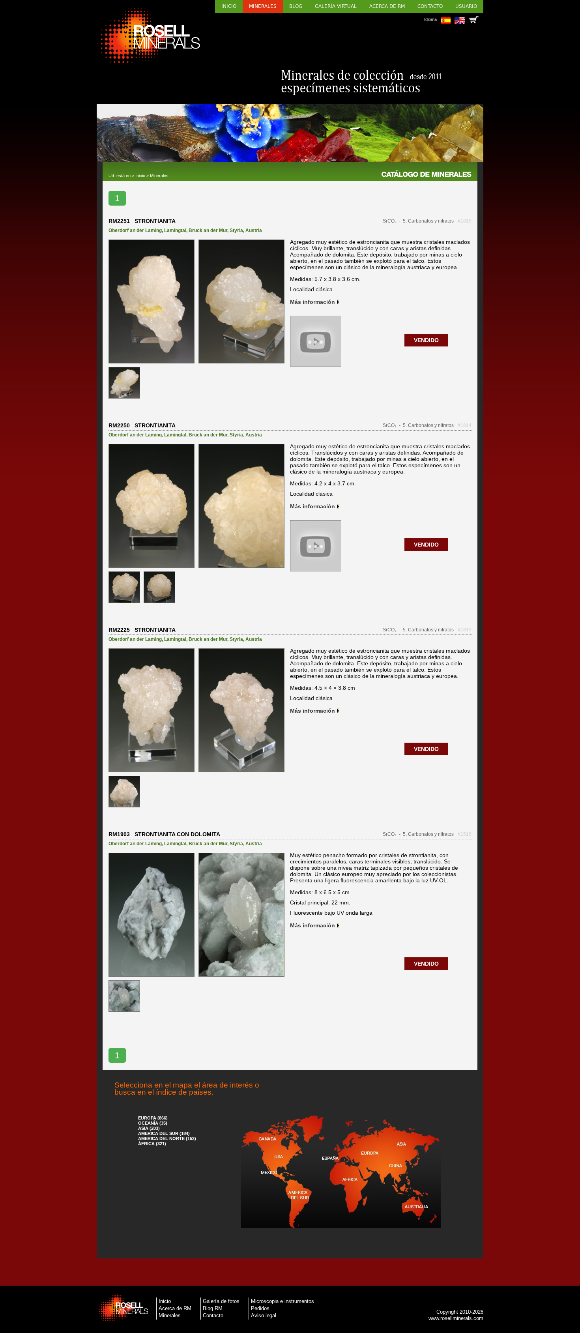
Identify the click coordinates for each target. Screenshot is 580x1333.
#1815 (464, 221)
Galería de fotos (221, 1301)
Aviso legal (263, 1315)
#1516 (464, 834)
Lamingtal (175, 230)
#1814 (464, 425)
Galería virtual (336, 6)
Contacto (430, 6)
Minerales (263, 6)
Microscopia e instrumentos (282, 1301)
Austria (253, 230)
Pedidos (260, 1308)
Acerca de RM (387, 6)
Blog (295, 6)
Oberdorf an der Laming (135, 230)
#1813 (464, 630)
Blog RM (213, 1308)
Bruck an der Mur (208, 230)
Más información (312, 302)
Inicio (228, 6)
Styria (236, 230)
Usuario (466, 6)
